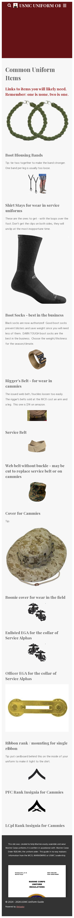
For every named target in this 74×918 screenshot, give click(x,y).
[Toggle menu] (65, 5)
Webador (20, 906)
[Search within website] (9, 5)
